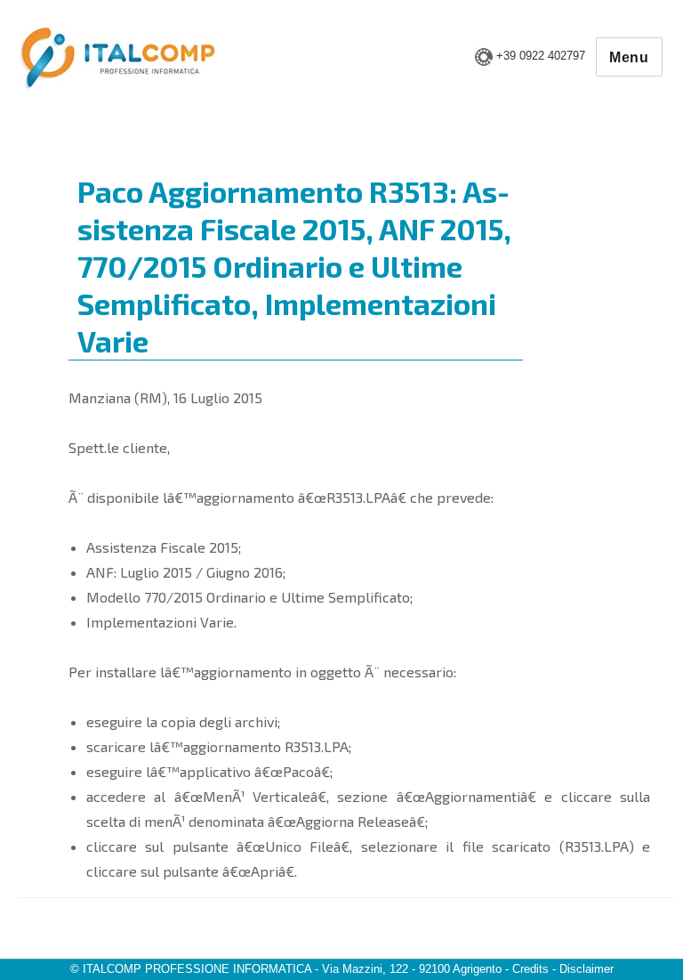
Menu (629, 57)
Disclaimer (586, 969)
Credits (530, 969)
